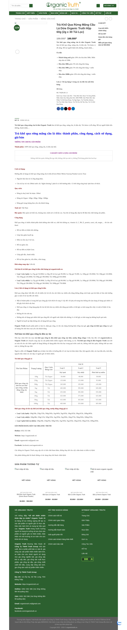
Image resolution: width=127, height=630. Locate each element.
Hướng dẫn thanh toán (56, 530)
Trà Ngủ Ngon (76, 100)
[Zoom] (17, 52)
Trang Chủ (85, 516)
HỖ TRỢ (98, 13)
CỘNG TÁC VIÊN (88, 13)
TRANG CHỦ (20, 13)
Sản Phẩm (85, 525)
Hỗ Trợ (84, 549)
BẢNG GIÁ (63, 13)
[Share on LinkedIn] (73, 108)
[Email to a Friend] (65, 108)
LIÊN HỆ (108, 13)
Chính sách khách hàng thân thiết (60, 539)
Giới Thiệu (85, 520)
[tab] (17, 120)
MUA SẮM (54, 13)
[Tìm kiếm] (31, 5)
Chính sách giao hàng (56, 520)
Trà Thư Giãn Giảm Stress (64, 102)
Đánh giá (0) (24, 120)
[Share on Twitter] (62, 108)
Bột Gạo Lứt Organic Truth (51, 494)
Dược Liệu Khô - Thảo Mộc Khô (72, 96)
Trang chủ (20, 19)
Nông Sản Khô (48, 19)
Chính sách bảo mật (55, 544)
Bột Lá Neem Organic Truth (102, 494)
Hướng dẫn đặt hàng (56, 525)
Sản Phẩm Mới (87, 98)
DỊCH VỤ (74, 13)
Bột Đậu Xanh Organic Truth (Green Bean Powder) (26, 495)
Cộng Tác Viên (87, 544)
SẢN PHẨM (43, 13)
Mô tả (17, 120)
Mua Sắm (85, 530)
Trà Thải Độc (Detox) (87, 100)
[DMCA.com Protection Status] (88, 559)
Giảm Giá (63, 98)
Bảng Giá (85, 534)
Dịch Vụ (84, 539)
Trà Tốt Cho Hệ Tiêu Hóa (80, 102)
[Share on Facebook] (58, 108)
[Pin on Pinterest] (69, 108)
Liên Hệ (84, 553)
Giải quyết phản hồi (55, 534)
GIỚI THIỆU (31, 13)
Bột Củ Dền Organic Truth (76, 494)
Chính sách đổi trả (55, 516)
